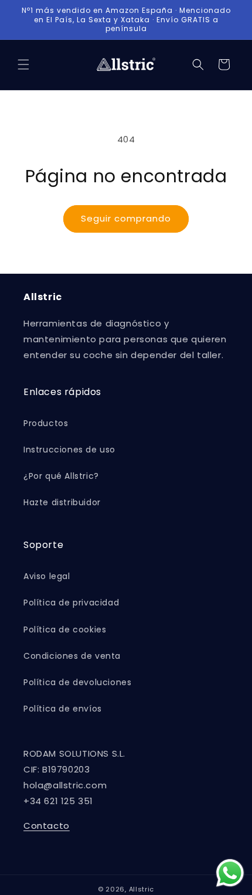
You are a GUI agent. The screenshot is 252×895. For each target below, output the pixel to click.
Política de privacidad (71, 602)
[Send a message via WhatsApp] (230, 873)
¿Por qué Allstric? (61, 476)
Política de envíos (62, 708)
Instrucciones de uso (69, 449)
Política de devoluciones (77, 682)
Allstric (142, 889)
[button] (23, 64)
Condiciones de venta (72, 656)
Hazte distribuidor (62, 502)
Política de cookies (64, 629)
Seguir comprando (126, 218)
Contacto (46, 825)
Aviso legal (46, 576)
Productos (45, 423)
